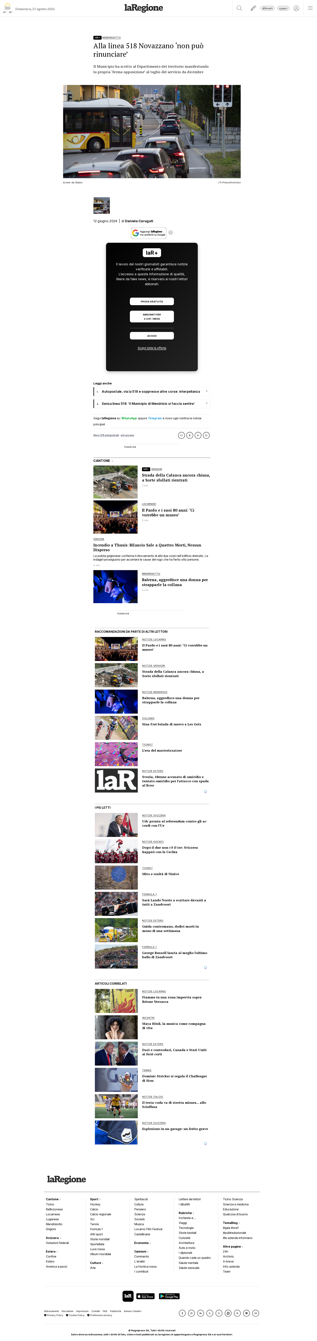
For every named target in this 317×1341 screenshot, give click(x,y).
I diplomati (185, 1253)
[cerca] (239, 8)
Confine (51, 1256)
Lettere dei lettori (190, 1199)
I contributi (141, 1271)
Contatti (95, 1311)
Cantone (52, 1199)
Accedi (152, 336)
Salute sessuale (189, 1268)
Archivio (228, 1256)
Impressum (82, 1311)
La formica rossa (145, 1266)
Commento (141, 1256)
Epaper (283, 8)
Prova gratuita (152, 301)
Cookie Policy (76, 1315)
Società (139, 1219)
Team (226, 1271)
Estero (51, 1251)
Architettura (186, 1243)
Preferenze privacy (101, 1315)
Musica (139, 1224)
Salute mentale (188, 1263)
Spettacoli (141, 1199)
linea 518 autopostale (106, 435)
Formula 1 (96, 1229)
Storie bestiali (187, 1233)
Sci (92, 1219)
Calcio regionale (100, 1214)
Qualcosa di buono (235, 1214)
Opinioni (140, 1251)
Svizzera (52, 1238)
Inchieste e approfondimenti (189, 1218)
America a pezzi (56, 1266)
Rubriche (186, 1213)
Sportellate (97, 1244)
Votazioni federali (57, 1243)
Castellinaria (142, 1234)
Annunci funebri (132, 1311)
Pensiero (140, 1209)
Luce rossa (97, 1249)
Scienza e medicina (236, 1204)
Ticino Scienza (233, 1199)
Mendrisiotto (54, 1224)
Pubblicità (115, 1311)
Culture (96, 1263)
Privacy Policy (54, 1315)
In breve (228, 1261)
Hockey (95, 1204)
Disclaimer (68, 1311)
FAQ (105, 1311)
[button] (182, 1313)
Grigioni (51, 1229)
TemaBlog (230, 1223)
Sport (94, 1199)
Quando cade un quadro (195, 1258)
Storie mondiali (100, 1239)
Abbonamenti (51, 1311)
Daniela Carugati (139, 221)
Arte (93, 1268)
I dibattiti (184, 1204)
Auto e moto (187, 1248)
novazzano (127, 435)
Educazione (231, 1209)
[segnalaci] (254, 8)
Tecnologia (186, 1228)
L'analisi (139, 1261)
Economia (141, 1243)
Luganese (52, 1219)
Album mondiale (100, 1254)
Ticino (50, 1204)
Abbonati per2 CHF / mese (152, 316)
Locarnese (53, 1214)
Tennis (94, 1224)
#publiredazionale (234, 1233)
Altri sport (96, 1234)
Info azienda (231, 1266)
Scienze (139, 1214)
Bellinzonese (54, 1209)
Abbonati (267, 8)
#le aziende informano (237, 1238)
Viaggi (183, 1223)
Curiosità (184, 1238)
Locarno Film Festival (148, 1229)
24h (225, 1251)
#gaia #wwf (231, 1228)
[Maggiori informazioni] (170, 233)
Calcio (94, 1209)
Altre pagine (232, 1246)
